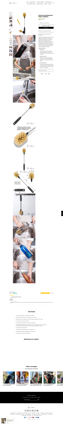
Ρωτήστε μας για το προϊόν (42, 70)
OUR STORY (23, 414)
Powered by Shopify (33, 419)
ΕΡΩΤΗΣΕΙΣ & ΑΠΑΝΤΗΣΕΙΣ (36, 414)
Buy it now (46, 27)
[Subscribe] (38, 399)
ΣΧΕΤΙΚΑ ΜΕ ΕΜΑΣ (18, 414)
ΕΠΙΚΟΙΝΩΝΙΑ (13, 414)
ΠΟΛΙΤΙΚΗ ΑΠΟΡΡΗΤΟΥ (44, 414)
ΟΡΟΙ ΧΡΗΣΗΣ (50, 414)
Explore (49, 3)
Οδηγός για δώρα (40, 3)
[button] (40, 18)
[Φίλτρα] (51, 293)
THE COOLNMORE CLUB (28, 414)
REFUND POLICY (29, 415)
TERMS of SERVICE (24, 415)
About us (45, 3)
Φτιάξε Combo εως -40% (31, 3)
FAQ (32, 415)
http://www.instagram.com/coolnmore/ (31, 368)
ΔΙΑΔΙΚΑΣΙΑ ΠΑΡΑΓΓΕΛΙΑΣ (37, 415)
